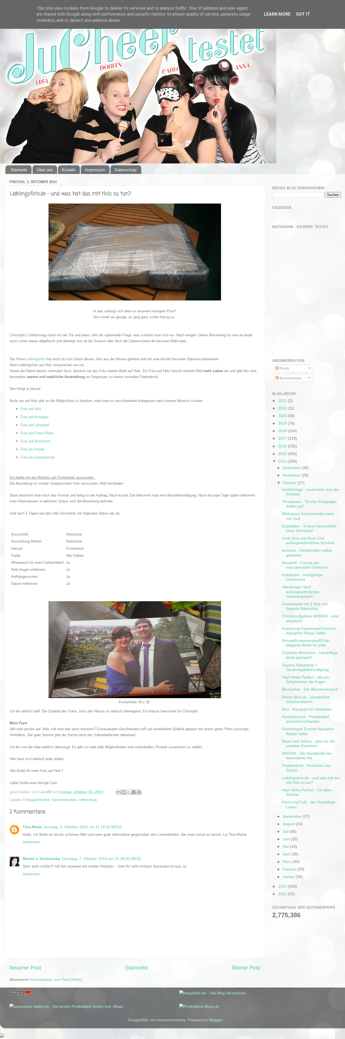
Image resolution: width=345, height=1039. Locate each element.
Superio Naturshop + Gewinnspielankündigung (305, 667)
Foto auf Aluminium (35, 441)
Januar (289, 876)
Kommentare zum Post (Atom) (56, 979)
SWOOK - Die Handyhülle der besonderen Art (307, 755)
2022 (283, 400)
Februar (290, 869)
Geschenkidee (64, 799)
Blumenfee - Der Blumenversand (310, 689)
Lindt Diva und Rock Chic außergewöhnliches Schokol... (309, 540)
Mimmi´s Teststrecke (41, 858)
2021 (283, 408)
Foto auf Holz (31, 409)
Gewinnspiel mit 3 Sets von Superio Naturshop (305, 606)
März (287, 861)
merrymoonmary (171, 1020)
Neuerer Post (25, 968)
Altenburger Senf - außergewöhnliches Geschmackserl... (300, 592)
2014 (283, 461)
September (293, 816)
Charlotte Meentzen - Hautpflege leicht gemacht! (310, 654)
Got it (303, 14)
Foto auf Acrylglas (34, 417)
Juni (287, 839)
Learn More (277, 14)
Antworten (31, 842)
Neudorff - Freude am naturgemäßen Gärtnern (305, 565)
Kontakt (68, 169)
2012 (283, 894)
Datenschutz (126, 169)
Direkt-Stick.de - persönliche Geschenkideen (306, 699)
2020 (283, 416)
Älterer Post (246, 968)
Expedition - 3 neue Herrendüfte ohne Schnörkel (309, 528)
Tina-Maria (32, 827)
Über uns (45, 169)
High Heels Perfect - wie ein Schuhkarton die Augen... (305, 679)
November (292, 475)
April (287, 854)
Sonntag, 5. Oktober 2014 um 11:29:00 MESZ (83, 827)
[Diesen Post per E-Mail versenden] (118, 792)
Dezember (292, 468)
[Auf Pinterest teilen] (139, 792)
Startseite (19, 169)
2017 (283, 438)
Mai (286, 846)
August (289, 824)
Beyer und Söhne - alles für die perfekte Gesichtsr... (308, 743)
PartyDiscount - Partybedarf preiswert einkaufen (305, 719)
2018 (283, 431)
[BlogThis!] (123, 792)
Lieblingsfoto (36, 359)
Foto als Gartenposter (37, 457)
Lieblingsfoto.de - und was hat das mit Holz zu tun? (311, 780)
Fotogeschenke (36, 799)
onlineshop (87, 799)
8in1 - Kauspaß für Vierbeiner (307, 709)
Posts (284, 368)
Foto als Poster (32, 449)
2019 (283, 423)
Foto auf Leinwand (34, 425)
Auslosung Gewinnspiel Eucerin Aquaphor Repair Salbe (309, 630)
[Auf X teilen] (129, 792)
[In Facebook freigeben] (134, 792)
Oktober (290, 483)
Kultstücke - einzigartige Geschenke (302, 577)
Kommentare (290, 378)
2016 (283, 446)
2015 (283, 454)
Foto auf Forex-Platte (37, 433)
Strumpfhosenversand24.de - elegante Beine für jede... (307, 642)
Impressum (95, 169)
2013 (283, 886)
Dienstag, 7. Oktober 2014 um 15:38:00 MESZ (101, 858)
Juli (286, 831)
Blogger (215, 1020)
